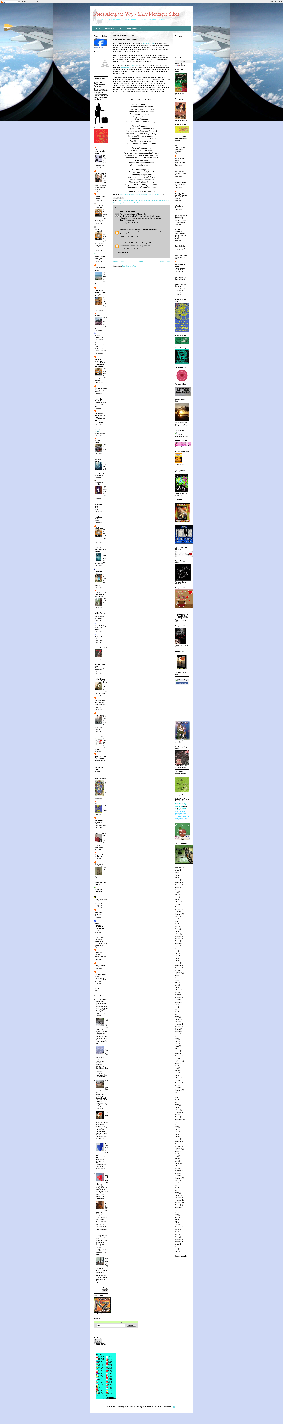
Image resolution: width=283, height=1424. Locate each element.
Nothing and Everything (99, 865)
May (176, 875)
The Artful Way (100, 700)
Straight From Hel (101, 648)
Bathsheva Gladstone (98, 518)
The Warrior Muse (101, 388)
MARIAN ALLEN (100, 256)
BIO (120, 28)
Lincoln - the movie (152, 200)
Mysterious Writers (98, 505)
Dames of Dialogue (98, 924)
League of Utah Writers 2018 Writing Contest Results (181, 220)
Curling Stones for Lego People (100, 680)
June (176, 872)
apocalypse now (100, 757)
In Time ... (98, 316)
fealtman (97, 336)
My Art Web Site (134, 28)
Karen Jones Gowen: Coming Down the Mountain (100, 293)
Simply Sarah (99, 715)
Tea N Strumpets (100, 778)
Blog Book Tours (100, 855)
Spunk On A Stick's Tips (99, 206)
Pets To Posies (100, 965)
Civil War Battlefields (138, 200)
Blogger (173, 1407)
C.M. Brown (98, 804)
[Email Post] (164, 194)
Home (97, 28)
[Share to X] (118, 198)
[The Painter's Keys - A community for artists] (182, 436)
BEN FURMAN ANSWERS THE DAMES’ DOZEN (100, 928)
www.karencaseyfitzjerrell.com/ (181, 278)
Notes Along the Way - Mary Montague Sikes (136, 14)
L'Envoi (97, 916)
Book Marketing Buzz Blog (181, 289)
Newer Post (118, 262)
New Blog (97, 967)
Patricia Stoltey (180, 246)
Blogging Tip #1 (99, 856)
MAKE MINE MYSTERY (99, 913)
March (177, 877)
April (176, 897)
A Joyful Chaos (100, 196)
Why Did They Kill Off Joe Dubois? (101, 1000)
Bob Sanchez (179, 171)
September (178, 914)
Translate (182, 65)
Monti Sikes (97, 38)
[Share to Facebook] (121, 198)
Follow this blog (182, 683)
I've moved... (98, 771)
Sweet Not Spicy (100, 833)
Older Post (165, 262)
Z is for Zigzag (99, 640)
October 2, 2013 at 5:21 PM (129, 236)
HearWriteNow (180, 230)
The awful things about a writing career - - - (99, 669)
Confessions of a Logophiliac (181, 216)
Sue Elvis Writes (100, 737)
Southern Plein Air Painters (100, 939)
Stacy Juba (98, 399)
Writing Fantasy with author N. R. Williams (100, 549)
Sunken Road (134, 65)
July (176, 889)
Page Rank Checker (124, 1329)
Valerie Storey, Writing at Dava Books (100, 151)
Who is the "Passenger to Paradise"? (99, 84)
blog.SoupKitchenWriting (100, 883)
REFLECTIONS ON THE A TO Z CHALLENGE (100, 420)
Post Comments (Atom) (129, 266)
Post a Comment (123, 252)
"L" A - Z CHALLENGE (105, 809)
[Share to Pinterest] (123, 198)
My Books (109, 28)
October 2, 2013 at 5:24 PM (129, 248)
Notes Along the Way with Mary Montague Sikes (136, 229)
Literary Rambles (100, 173)
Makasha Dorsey (180, 182)
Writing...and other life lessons (181, 194)
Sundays (97, 520)
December (178, 882)
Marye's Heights (126, 67)
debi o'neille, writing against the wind (100, 415)
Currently (97, 198)
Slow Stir (178, 146)
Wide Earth (179, 206)
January (177, 880)
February (177, 902)
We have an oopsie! (181, 248)
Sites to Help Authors (180, 294)
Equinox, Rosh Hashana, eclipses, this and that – (100, 350)
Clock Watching (99, 337)
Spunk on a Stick (181, 807)
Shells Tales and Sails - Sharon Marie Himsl (100, 594)
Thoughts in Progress (99, 483)
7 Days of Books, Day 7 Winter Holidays (180, 149)
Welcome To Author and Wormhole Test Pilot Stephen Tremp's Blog (100, 363)
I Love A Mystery (100, 626)
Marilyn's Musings (98, 460)
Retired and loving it (98, 953)
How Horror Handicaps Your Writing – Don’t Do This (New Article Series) (180, 235)
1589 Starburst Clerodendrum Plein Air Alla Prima (101, 943)
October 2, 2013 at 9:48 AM (129, 223)
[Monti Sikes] (100, 45)
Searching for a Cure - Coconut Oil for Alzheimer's (100, 979)
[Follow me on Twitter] (105, 74)
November (178, 885)
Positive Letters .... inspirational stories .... (100, 269)
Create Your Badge (99, 47)
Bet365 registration (100, 433)
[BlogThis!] (116, 198)
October (177, 911)
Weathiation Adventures (99, 821)
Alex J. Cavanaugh (149, 43)
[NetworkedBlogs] (182, 680)
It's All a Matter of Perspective (100, 890)
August (177, 870)
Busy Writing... (104, 600)
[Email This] (114, 198)
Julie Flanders (99, 528)
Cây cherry (178, 208)
